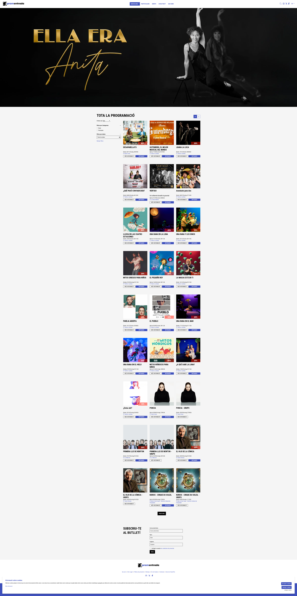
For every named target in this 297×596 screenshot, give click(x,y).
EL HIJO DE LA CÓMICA (185, 451)
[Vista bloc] (195, 116)
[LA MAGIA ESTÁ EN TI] (188, 263)
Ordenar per (99, 121)
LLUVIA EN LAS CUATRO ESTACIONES (132, 235)
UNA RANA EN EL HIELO (132, 364)
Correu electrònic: (154, 528)
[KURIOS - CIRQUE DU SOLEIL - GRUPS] (188, 480)
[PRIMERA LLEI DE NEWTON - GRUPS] (162, 437)
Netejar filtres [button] (100, 141)
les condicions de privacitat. (167, 548)
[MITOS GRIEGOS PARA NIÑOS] (135, 263)
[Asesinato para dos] (188, 176)
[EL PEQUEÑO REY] (162, 263)
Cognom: (152, 541)
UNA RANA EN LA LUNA (159, 234)
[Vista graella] (198, 116)
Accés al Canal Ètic (170, 572)
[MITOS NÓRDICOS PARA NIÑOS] (162, 350)
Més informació (8, 586)
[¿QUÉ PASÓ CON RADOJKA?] (135, 176)
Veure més (162, 513)
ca (292, 3)
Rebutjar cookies (286, 587)
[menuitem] (283, 4)
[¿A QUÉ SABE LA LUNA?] (188, 350)
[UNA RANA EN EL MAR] (188, 306)
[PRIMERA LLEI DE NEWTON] (135, 437)
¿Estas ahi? (127, 408)
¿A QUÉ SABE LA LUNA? (185, 364)
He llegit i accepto (163, 548)
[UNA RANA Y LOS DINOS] (188, 219)
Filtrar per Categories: (103, 125)
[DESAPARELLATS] (135, 132)
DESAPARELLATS (130, 147)
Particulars (100, 130)
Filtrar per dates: (101, 134)
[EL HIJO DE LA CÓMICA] (188, 437)
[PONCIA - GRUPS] (188, 393)
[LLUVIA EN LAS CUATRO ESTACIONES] (135, 219)
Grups (99, 128)
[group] (148, 57)
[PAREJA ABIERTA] (135, 306)
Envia (152, 552)
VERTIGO (153, 191)
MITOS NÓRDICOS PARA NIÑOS (159, 365)
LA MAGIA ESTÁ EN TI (184, 278)
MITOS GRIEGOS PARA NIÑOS (134, 278)
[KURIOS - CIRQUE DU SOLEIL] (162, 480)
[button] (3, 57)
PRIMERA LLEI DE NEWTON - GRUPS (161, 452)
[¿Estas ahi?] (135, 393)
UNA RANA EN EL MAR (184, 321)
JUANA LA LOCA (182, 147)
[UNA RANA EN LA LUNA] (162, 219)
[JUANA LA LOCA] (188, 132)
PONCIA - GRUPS (182, 408)
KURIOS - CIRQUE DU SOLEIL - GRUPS (187, 496)
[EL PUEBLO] (162, 306)
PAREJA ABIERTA (130, 321)
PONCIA (153, 408)
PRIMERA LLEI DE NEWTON (133, 451)
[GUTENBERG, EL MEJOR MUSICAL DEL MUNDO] (162, 132)
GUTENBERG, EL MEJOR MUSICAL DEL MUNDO (159, 148)
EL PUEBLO (154, 321)
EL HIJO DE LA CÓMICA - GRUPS (132, 496)
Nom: (151, 535)
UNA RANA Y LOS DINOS (185, 234)
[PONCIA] (162, 393)
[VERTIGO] (162, 176)
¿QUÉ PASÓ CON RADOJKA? (134, 191)
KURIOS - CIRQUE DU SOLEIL (161, 495)
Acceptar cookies (286, 583)
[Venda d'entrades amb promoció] (50, 4)
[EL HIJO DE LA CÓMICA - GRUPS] (135, 480)
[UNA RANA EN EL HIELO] (135, 350)
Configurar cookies (288, 590)
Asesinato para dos (183, 191)
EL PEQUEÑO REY (156, 278)
